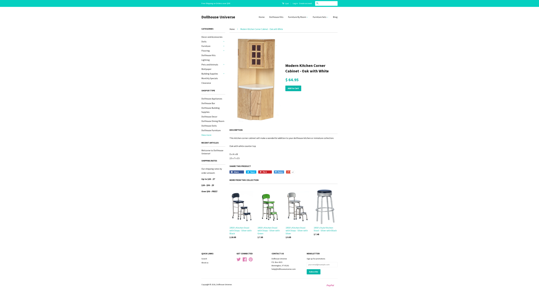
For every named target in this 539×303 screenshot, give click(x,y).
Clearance (206, 83)
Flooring (205, 50)
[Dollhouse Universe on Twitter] (239, 260)
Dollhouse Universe (218, 16)
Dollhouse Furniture (211, 130)
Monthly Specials (209, 78)
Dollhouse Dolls (209, 125)
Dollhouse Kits (276, 17)
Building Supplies (209, 73)
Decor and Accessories (211, 36)
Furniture (205, 46)
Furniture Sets (320, 17)
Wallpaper (206, 69)
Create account (305, 3)
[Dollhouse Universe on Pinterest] (251, 260)
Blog (335, 17)
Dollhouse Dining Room (212, 121)
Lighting (205, 59)
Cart (287, 3)
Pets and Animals (209, 64)
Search (204, 259)
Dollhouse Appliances (211, 98)
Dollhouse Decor (209, 116)
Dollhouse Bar (208, 103)
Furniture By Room (297, 17)
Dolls (203, 41)
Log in (295, 3)
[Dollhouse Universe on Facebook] (245, 260)
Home (262, 17)
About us (204, 262)
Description (236, 130)
